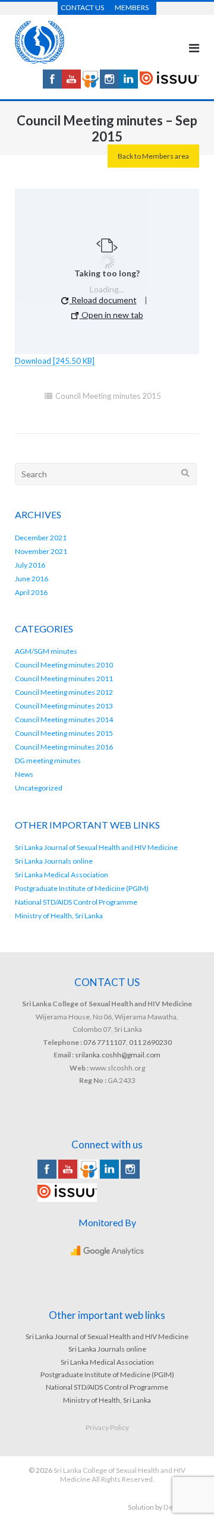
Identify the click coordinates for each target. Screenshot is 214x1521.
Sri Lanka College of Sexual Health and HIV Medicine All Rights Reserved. (119, 1475)
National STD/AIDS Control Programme (76, 902)
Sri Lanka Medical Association (61, 874)
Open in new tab (111, 315)
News (24, 774)
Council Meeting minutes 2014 (64, 719)
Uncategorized (38, 787)
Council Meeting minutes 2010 (64, 664)
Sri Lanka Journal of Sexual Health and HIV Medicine (96, 847)
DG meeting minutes (48, 760)
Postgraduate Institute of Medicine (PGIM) (82, 888)
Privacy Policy (107, 1427)
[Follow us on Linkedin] (128, 85)
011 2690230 (150, 1042)
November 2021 (41, 551)
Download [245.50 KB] (55, 361)
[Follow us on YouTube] (71, 85)
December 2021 (41, 537)
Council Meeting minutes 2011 (64, 678)
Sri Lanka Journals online (54, 860)
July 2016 (30, 564)
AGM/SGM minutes (46, 651)
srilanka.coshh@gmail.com (117, 1054)
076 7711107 (104, 1042)
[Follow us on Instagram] (109, 85)
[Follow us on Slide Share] (90, 85)
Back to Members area (153, 156)
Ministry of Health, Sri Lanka (59, 915)
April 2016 (31, 592)
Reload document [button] (103, 300)
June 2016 (31, 578)
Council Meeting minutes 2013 (64, 705)
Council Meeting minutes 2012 (64, 692)
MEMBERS (132, 7)
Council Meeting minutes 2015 (108, 396)
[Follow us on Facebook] (52, 85)
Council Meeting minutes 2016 (64, 746)
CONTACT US (82, 7)
